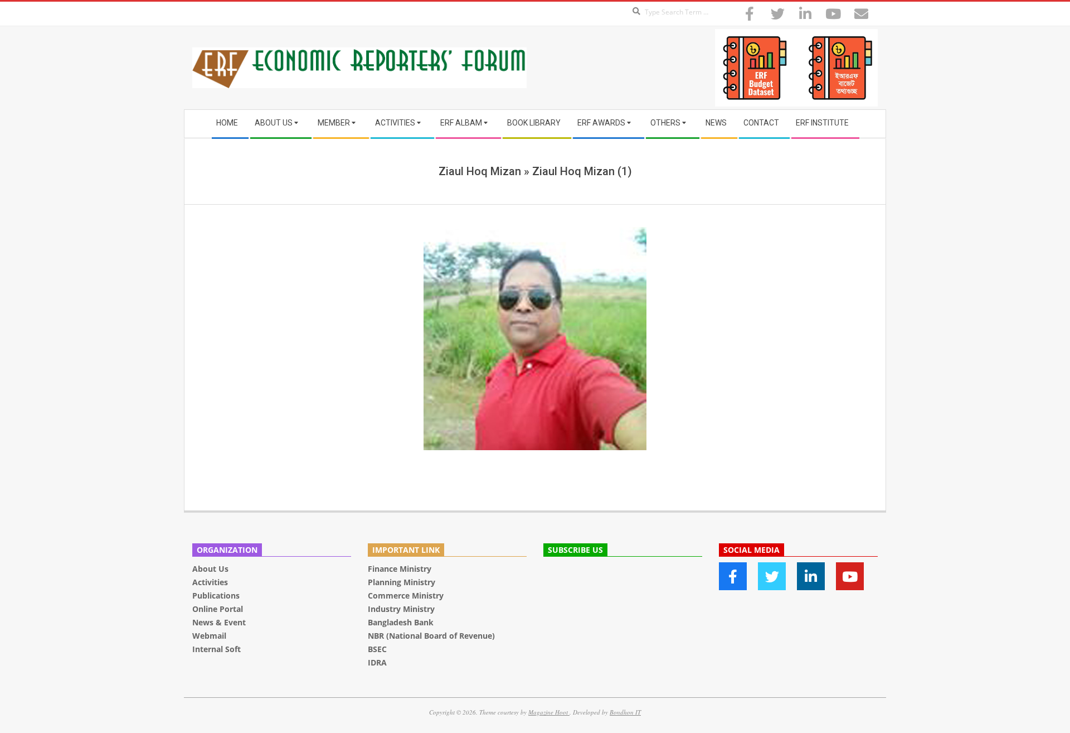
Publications (217, 595)
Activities (210, 582)
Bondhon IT (625, 712)
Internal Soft (216, 649)
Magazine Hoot (549, 712)
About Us (210, 568)
